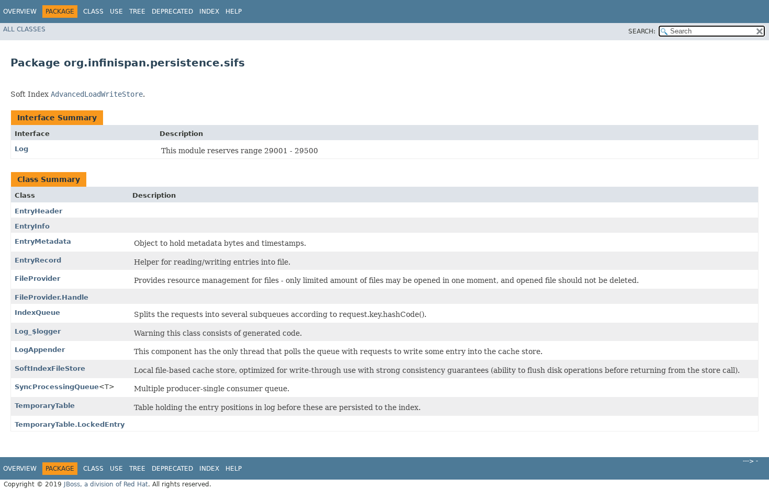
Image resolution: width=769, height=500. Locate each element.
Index (209, 11)
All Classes (24, 29)
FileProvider (37, 278)
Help (233, 11)
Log (21, 149)
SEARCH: (641, 31)
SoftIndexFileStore (50, 368)
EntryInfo (32, 226)
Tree (137, 11)
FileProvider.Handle (51, 297)
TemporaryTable (45, 406)
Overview (20, 11)
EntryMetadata (43, 241)
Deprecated (172, 11)
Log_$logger (38, 331)
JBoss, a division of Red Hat (106, 484)
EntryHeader (38, 211)
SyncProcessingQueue (57, 387)
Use (116, 11)
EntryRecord (38, 260)
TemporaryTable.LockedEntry (70, 424)
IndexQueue (37, 312)
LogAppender (40, 350)
